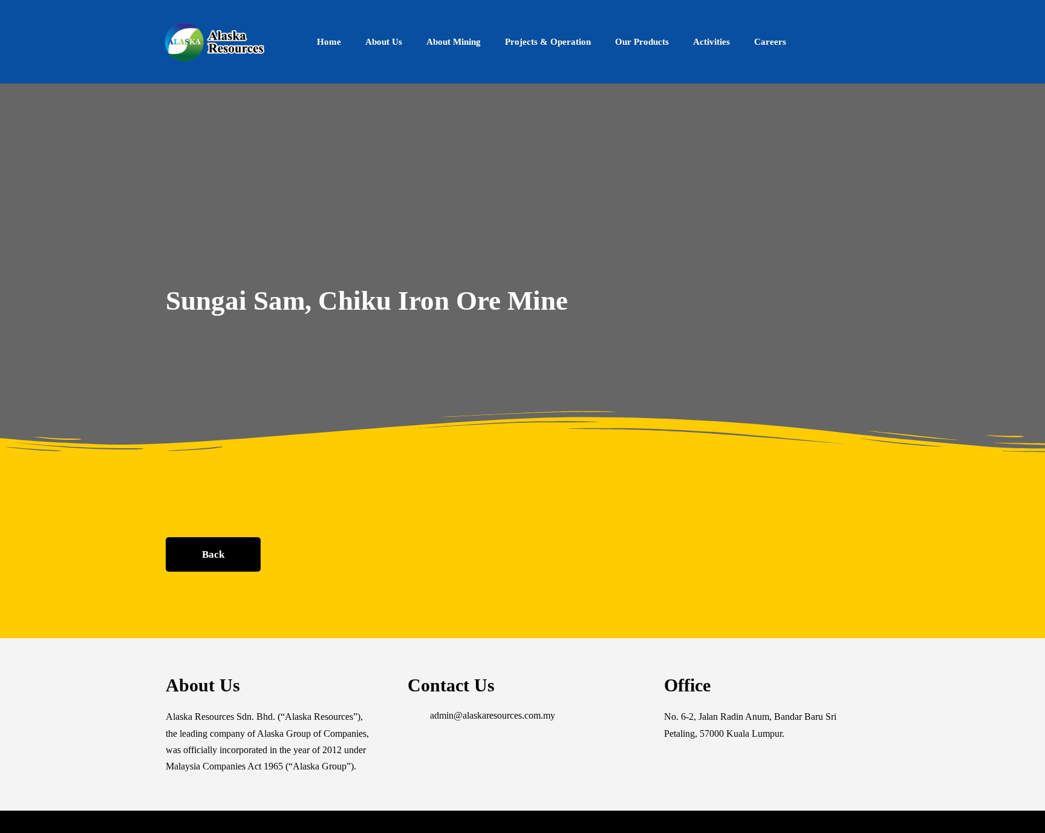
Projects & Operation (548, 42)
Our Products (642, 42)
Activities (711, 42)
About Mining (453, 42)
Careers (770, 42)
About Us (383, 42)
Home (329, 42)
